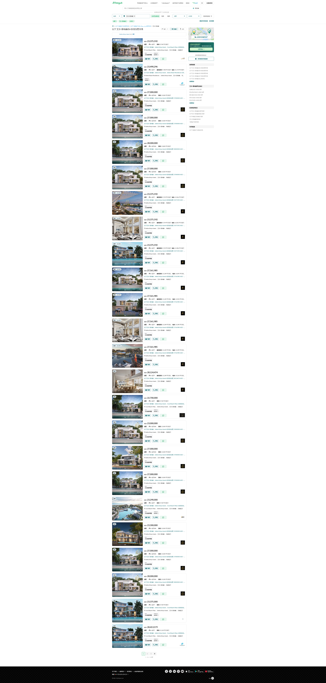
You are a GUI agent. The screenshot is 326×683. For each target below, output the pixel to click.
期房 (168, 16)
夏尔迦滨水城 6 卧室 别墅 (196, 95)
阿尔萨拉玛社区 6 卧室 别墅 (196, 92)
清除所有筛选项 (204, 21)
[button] (117, 16)
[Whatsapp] (163, 59)
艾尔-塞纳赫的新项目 (195, 119)
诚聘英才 (122, 671)
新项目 (187, 3)
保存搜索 (211, 21)
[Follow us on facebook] (166, 671)
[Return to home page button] (117, 3)
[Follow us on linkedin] (174, 671)
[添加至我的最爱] (140, 60)
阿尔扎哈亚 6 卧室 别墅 (195, 97)
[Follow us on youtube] (182, 671)
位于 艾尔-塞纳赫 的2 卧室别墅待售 (198, 68)
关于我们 (114, 671)
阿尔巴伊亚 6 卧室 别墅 (195, 100)
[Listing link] (149, 50)
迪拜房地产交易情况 (178, 3)
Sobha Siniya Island (124, 34)
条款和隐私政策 (138, 671)
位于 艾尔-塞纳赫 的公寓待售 (197, 78)
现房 (162, 16)
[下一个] (155, 653)
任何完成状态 (155, 16)
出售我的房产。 (155, 3)
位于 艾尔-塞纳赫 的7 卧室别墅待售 (198, 76)
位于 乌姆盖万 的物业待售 (196, 130)
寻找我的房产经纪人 (142, 3)
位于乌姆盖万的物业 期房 (196, 116)
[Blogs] (195, 3)
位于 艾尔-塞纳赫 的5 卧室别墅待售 (198, 73)
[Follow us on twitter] (170, 671)
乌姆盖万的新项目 (194, 122)
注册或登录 (209, 3)
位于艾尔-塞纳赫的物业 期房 (196, 113)
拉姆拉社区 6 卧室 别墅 (195, 89)
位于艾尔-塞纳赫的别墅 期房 (196, 111)
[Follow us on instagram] (178, 671)
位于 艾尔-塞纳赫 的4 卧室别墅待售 (198, 70)
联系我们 (129, 671)
